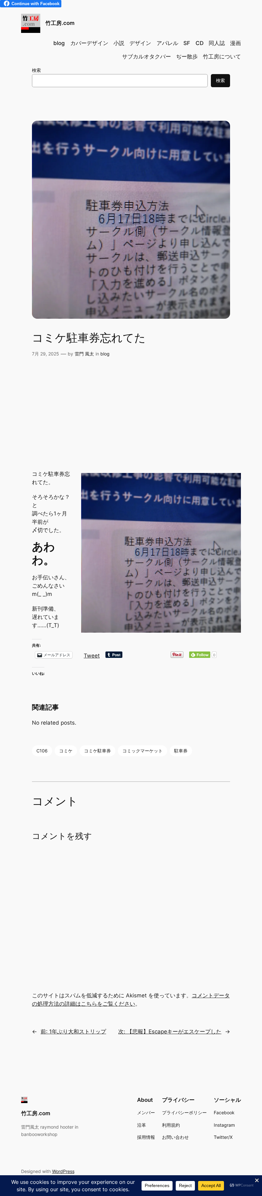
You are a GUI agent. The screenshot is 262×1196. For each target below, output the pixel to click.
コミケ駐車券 (97, 750)
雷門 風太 (84, 353)
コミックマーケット (142, 750)
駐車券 (181, 750)
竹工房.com (59, 23)
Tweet (92, 654)
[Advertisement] (131, 419)
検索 (36, 70)
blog (105, 353)
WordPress (63, 1171)
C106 (42, 750)
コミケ (66, 750)
